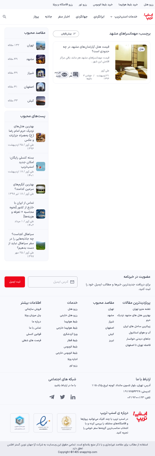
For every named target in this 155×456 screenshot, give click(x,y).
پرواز (36, 16)
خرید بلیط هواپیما (128, 5)
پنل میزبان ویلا (33, 315)
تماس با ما (35, 328)
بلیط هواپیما (71, 322)
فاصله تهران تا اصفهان (138, 345)
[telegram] (52, 397)
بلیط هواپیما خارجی (67, 328)
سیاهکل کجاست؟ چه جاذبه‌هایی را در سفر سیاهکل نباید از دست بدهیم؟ (21, 241)
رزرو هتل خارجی (69, 315)
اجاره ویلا (72, 359)
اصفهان (29, 87)
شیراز (30, 73)
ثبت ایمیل (14, 282)
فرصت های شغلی (31, 340)
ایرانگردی (99, 16)
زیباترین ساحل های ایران (136, 326)
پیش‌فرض (66, 34)
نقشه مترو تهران (141, 309)
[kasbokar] (19, 422)
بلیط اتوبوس (71, 347)
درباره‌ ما (36, 322)
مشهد (30, 59)
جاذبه (48, 16)
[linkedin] (73, 397)
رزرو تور (83, 5)
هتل (141, 49)
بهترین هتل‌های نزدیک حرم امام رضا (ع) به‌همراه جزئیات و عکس (21, 133)
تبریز (111, 340)
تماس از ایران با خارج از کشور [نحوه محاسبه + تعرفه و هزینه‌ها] (22, 210)
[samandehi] (66, 422)
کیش (30, 101)
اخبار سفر (64, 16)
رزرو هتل (148, 5)
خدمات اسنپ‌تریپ (126, 16)
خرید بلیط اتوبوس (103, 5)
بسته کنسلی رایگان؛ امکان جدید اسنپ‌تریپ (22, 162)
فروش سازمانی (33, 309)
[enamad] (43, 422)
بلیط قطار (72, 340)
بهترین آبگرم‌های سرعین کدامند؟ (23, 186)
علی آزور (105, 71)
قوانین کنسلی (33, 334)
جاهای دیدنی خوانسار (138, 339)
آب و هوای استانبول (139, 333)
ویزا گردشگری (70, 334)
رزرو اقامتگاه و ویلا (63, 5)
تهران (30, 45)
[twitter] (62, 397)
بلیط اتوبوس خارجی (67, 353)
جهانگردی (82, 16)
